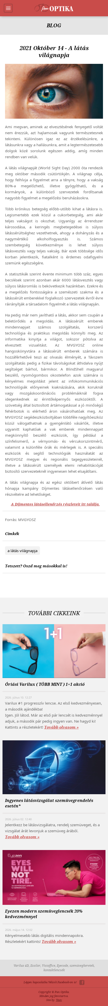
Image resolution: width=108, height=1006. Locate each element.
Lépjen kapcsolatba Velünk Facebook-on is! (50, 982)
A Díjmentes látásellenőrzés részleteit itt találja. (55, 504)
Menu (8, 8)
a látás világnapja (22, 550)
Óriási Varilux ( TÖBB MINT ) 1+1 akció (45, 684)
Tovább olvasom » (61, 727)
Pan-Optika (53, 8)
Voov (59, 1000)
